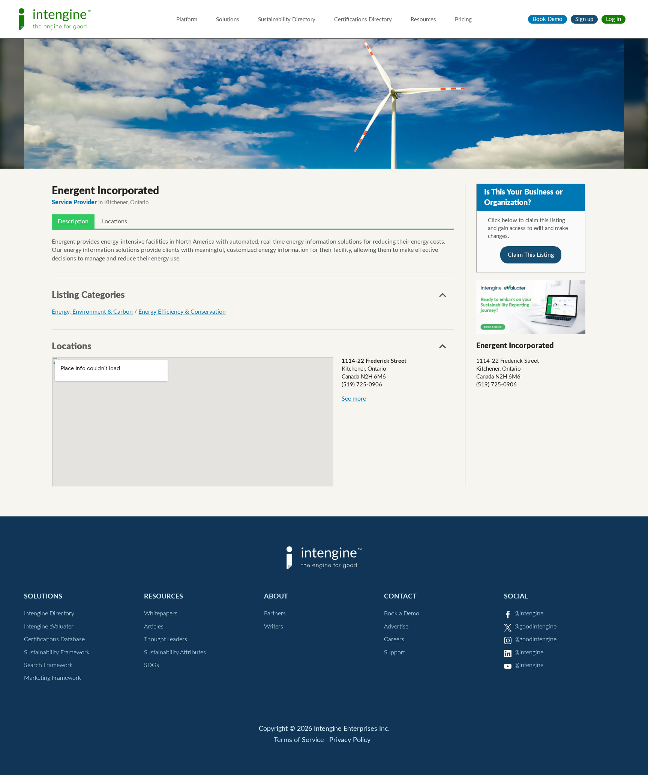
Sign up (584, 19)
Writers (273, 627)
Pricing (463, 19)
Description (73, 221)
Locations (114, 221)
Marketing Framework (52, 678)
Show (443, 297)
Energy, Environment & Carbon (92, 312)
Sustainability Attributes (175, 652)
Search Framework (48, 665)
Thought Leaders (165, 639)
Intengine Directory (49, 613)
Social (516, 596)
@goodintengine (535, 627)
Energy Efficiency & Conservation (182, 312)
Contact (400, 596)
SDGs (151, 665)
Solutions (227, 19)
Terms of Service (299, 740)
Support (394, 652)
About (276, 596)
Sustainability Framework (57, 652)
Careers (394, 639)
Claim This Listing (531, 255)
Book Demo (547, 19)
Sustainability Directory (286, 19)
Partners (275, 613)
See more (354, 399)
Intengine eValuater (49, 627)
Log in (613, 19)
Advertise (396, 627)
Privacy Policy (349, 740)
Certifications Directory (363, 19)
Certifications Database (54, 639)
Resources (423, 19)
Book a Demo (401, 613)
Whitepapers (160, 613)
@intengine (528, 613)
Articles (154, 627)
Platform (186, 19)
